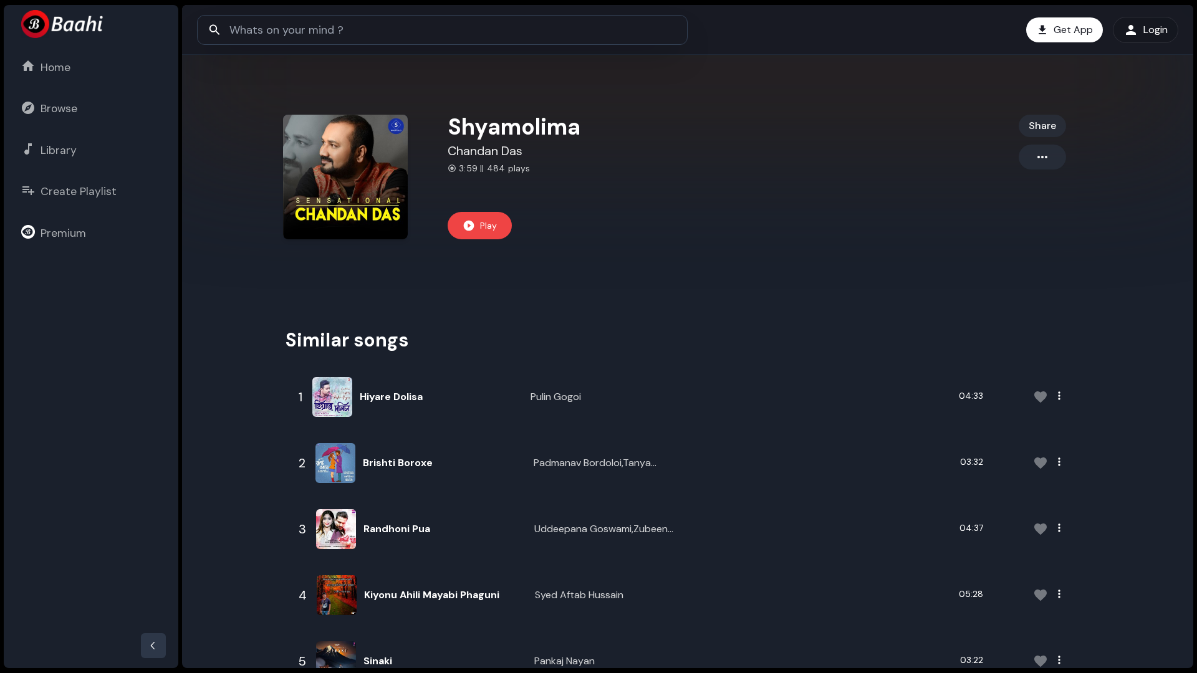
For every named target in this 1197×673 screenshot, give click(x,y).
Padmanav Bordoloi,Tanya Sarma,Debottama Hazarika (596, 463)
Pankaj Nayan (564, 660)
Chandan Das (485, 151)
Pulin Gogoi (556, 396)
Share (1042, 125)
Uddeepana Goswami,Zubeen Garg (601, 529)
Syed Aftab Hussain (579, 594)
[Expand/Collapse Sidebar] (153, 645)
